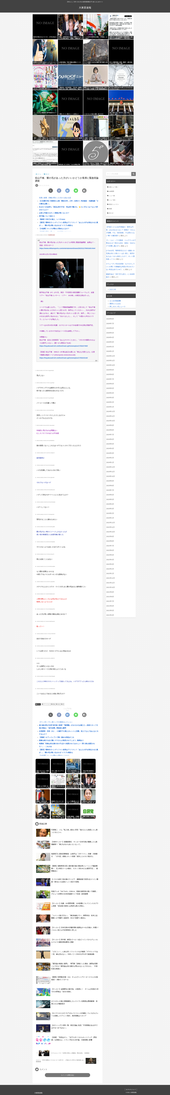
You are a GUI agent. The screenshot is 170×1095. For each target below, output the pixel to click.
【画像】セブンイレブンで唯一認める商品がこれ (56, 737)
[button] (84, 190)
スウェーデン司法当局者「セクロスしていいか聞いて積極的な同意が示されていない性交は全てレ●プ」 (120, 266)
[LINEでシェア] (76, 190)
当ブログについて (131, 1089)
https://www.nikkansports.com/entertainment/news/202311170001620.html (67, 248)
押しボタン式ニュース (117, 306)
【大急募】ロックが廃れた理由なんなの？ (54, 228)
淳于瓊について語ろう (47, 216)
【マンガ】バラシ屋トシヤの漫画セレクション (56, 722)
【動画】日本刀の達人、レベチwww (52, 219)
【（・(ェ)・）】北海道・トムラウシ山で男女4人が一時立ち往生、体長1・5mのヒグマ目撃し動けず (121, 243)
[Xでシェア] (50, 190)
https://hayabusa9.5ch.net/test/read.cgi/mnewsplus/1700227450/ (63, 346)
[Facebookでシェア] (59, 190)
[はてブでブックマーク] (67, 190)
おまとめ (113, 289)
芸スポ (38, 704)
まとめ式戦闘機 (115, 301)
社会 (59, 704)
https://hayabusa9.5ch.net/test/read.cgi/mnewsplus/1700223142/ (63, 358)
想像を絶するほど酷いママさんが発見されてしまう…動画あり (61, 740)
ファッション (47, 704)
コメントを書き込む (67, 1075)
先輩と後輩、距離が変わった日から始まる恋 (55, 198)
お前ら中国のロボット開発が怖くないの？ (54, 213)
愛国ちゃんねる (115, 304)
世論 (54, 704)
